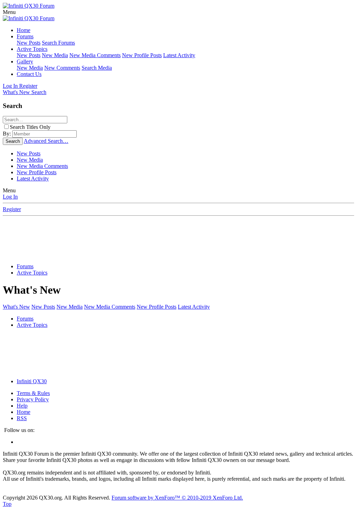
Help (22, 406)
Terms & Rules (33, 393)
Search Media (97, 68)
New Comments (62, 68)
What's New (16, 307)
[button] (9, 12)
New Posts (28, 43)
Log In (10, 197)
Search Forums (58, 43)
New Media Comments (95, 55)
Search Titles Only (30, 127)
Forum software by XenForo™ (177, 498)
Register (12, 209)
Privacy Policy (33, 399)
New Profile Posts (142, 55)
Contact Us (29, 74)
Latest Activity (179, 55)
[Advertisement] (178, 240)
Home (23, 30)
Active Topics (32, 49)
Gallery (25, 61)
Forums (25, 36)
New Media (55, 55)
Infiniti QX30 (32, 381)
